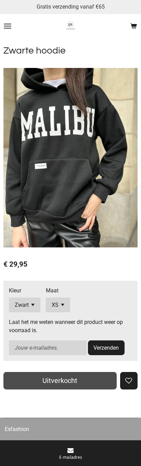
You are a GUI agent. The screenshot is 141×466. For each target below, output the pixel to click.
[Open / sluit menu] (7, 26)
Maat (52, 290)
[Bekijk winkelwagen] (133, 26)
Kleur (15, 290)
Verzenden (106, 348)
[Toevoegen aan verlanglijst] (129, 380)
